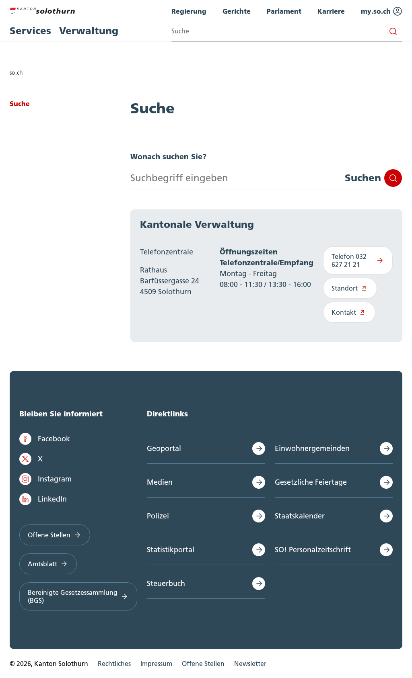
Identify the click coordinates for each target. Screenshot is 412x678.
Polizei (158, 515)
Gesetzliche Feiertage (311, 482)
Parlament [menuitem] (284, 11)
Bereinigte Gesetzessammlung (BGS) (72, 596)
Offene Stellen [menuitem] (203, 664)
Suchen (363, 178)
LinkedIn (52, 499)
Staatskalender (300, 515)
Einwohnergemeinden (312, 448)
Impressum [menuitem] (156, 664)
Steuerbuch (166, 583)
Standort (345, 288)
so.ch (16, 72)
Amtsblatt (42, 564)
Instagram (55, 478)
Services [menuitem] (30, 31)
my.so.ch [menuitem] (377, 11)
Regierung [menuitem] (188, 11)
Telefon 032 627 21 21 (349, 260)
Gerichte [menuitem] (236, 11)
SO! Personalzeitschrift (313, 549)
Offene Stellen (49, 535)
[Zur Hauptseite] (42, 9)
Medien (160, 482)
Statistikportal (170, 549)
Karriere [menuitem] (331, 11)
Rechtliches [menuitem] (114, 664)
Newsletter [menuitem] (250, 664)
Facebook (54, 438)
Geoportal (164, 448)
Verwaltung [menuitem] (88, 31)
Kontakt (344, 312)
